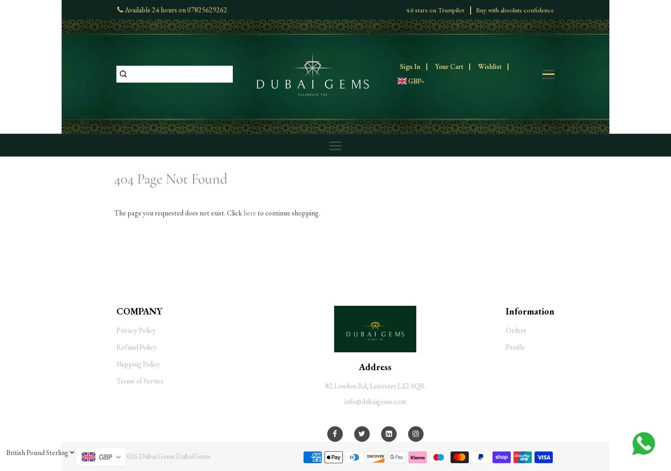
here (249, 213)
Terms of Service (140, 381)
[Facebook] (335, 434)
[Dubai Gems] (313, 73)
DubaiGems (193, 456)
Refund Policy (136, 347)
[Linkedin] (389, 434)
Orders (516, 330)
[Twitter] (361, 434)
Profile (515, 347)
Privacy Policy (136, 330)
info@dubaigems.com (375, 401)
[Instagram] (416, 434)
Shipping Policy (138, 364)
